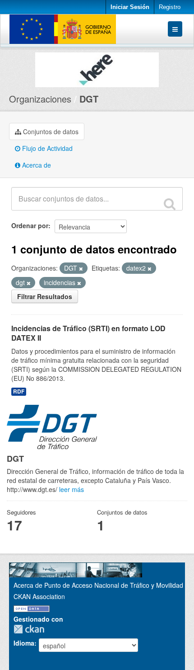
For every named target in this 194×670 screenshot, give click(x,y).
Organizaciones (40, 98)
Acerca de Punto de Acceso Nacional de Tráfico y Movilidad (98, 585)
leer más (71, 489)
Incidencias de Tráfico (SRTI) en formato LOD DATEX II (88, 333)
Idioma (24, 642)
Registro (169, 7)
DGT (88, 98)
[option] (97, 67)
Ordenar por (29, 225)
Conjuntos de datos (50, 131)
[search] (169, 204)
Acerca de (35, 164)
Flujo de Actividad (46, 148)
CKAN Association (39, 596)
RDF (18, 391)
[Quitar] (81, 268)
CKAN (31, 629)
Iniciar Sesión (130, 7)
